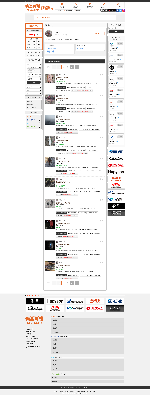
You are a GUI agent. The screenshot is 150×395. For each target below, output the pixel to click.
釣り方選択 (30, 104)
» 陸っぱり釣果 (29, 329)
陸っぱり (29, 64)
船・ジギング (30, 87)
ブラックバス (30, 93)
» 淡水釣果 (28, 334)
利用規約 (72, 387)
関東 (39, 41)
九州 (34, 47)
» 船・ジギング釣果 (30, 331)
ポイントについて (65, 387)
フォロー (57, 35)
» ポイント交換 (29, 343)
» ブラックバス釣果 (30, 336)
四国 (28, 47)
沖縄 (39, 47)
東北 (34, 41)
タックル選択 (31, 108)
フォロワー (65, 35)
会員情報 (47, 25)
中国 (39, 44)
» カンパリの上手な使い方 (32, 338)
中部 (28, 44)
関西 (34, 44)
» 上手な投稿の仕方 (30, 341)
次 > (72, 67)
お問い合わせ (86, 387)
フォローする (98, 33)
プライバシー (79, 387)
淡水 (28, 90)
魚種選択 (29, 101)
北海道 (28, 41)
